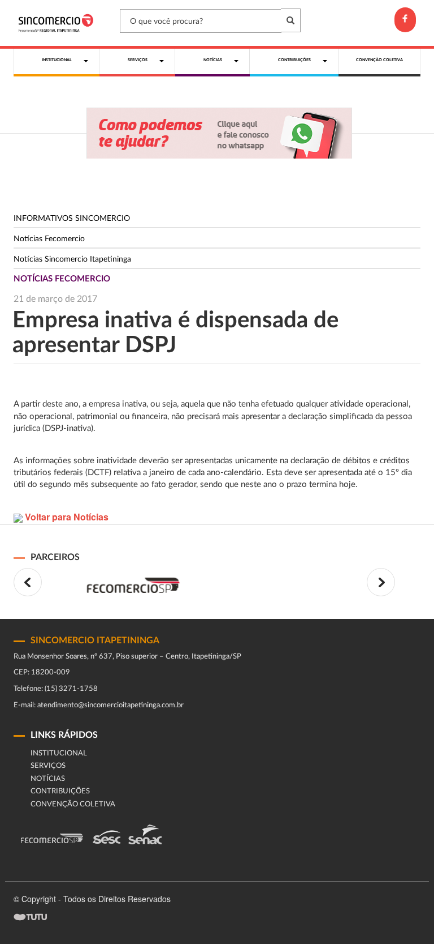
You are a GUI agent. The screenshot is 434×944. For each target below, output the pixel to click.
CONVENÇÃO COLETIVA (73, 804)
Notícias (48, 779)
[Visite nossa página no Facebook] (405, 19)
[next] (381, 582)
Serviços (48, 766)
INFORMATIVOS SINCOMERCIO (72, 219)
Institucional (59, 753)
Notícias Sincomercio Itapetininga (72, 259)
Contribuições (60, 791)
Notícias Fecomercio (49, 239)
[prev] (28, 582)
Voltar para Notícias (65, 516)
